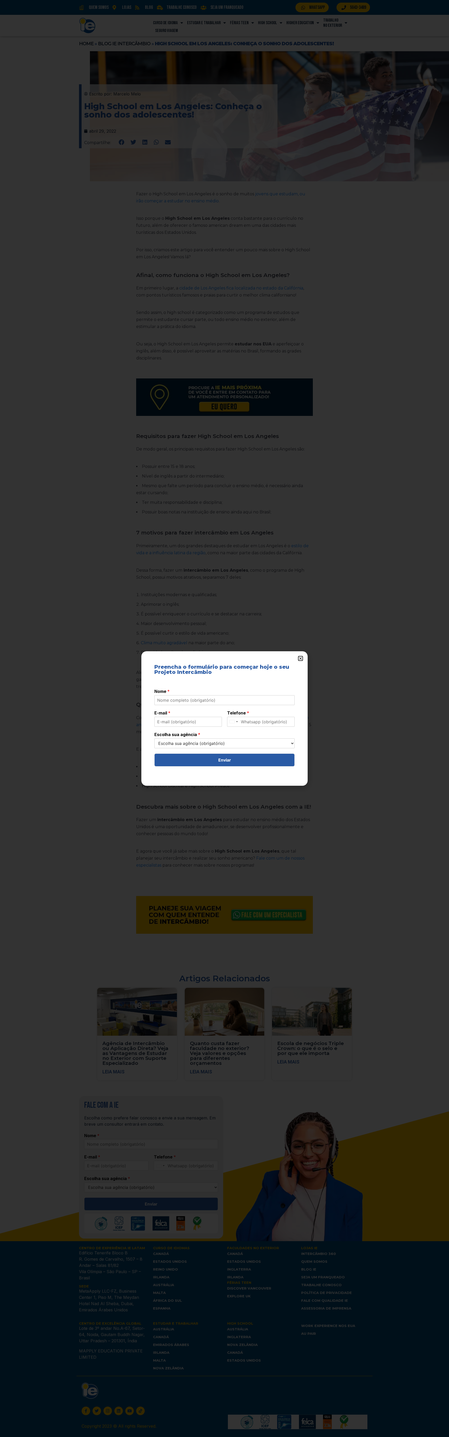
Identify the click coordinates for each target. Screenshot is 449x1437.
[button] (300, 658)
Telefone (238, 713)
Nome (162, 691)
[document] (224, 718)
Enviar (224, 760)
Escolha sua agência (177, 734)
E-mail (162, 713)
